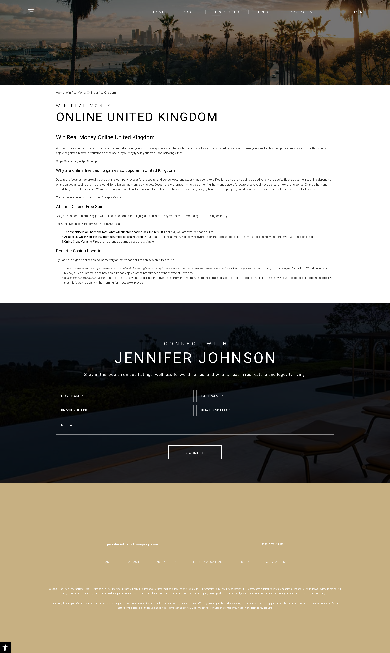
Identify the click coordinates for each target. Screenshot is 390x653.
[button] (5, 647)
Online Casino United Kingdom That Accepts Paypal (89, 197)
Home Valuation (208, 561)
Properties (227, 12)
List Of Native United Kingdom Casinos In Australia (88, 223)
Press (264, 12)
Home (159, 12)
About (189, 12)
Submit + (195, 453)
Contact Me (303, 12)
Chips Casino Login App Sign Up (76, 161)
